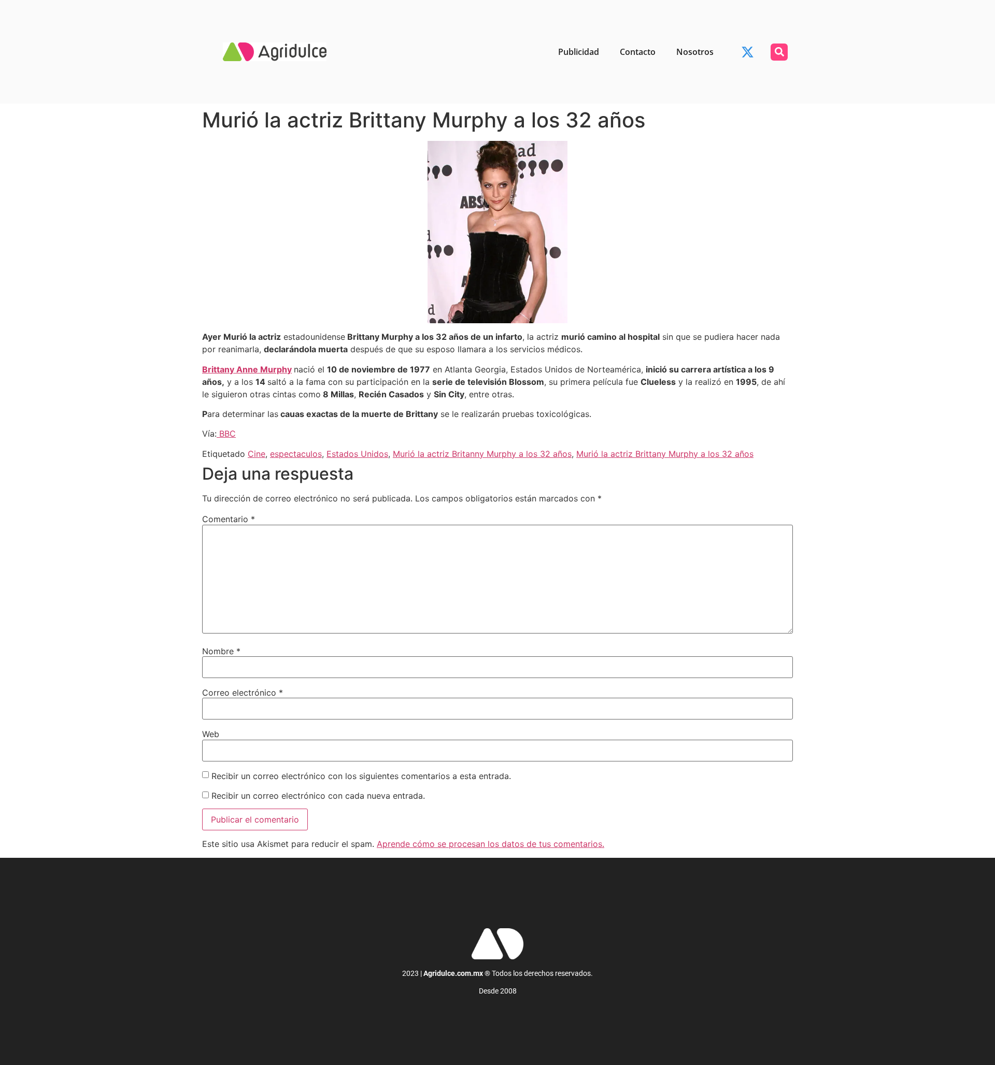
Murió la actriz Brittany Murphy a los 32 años (665, 454)
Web (210, 734)
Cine (256, 454)
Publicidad (578, 51)
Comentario (228, 519)
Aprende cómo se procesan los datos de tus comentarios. (490, 844)
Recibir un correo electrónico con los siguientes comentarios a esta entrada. (361, 776)
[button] (779, 52)
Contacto (638, 51)
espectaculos (296, 454)
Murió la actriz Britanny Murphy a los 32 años (482, 454)
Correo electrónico (242, 692)
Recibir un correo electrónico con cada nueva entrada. (318, 795)
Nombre (221, 651)
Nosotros (695, 51)
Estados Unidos (357, 454)
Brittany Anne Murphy (247, 369)
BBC (226, 433)
